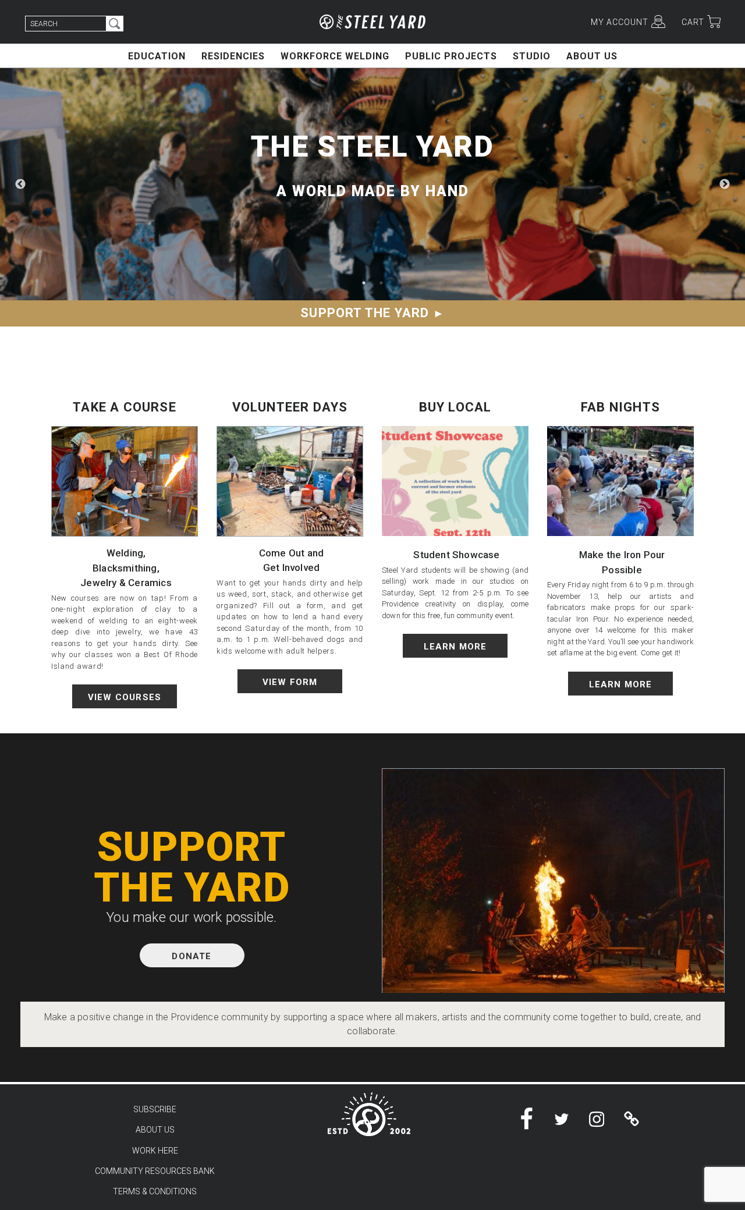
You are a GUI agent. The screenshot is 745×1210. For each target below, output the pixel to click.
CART (693, 22)
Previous (20, 184)
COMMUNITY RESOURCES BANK (155, 1171)
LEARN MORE (455, 646)
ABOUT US (592, 56)
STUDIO (532, 56)
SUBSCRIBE (154, 1109)
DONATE (191, 956)
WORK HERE (155, 1150)
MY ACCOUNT (619, 22)
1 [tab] (364, 283)
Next (724, 184)
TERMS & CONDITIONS (155, 1191)
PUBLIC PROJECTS (451, 56)
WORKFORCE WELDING (335, 56)
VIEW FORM (290, 682)
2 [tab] (381, 283)
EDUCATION (157, 56)
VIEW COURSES (124, 697)
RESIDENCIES (233, 56)
